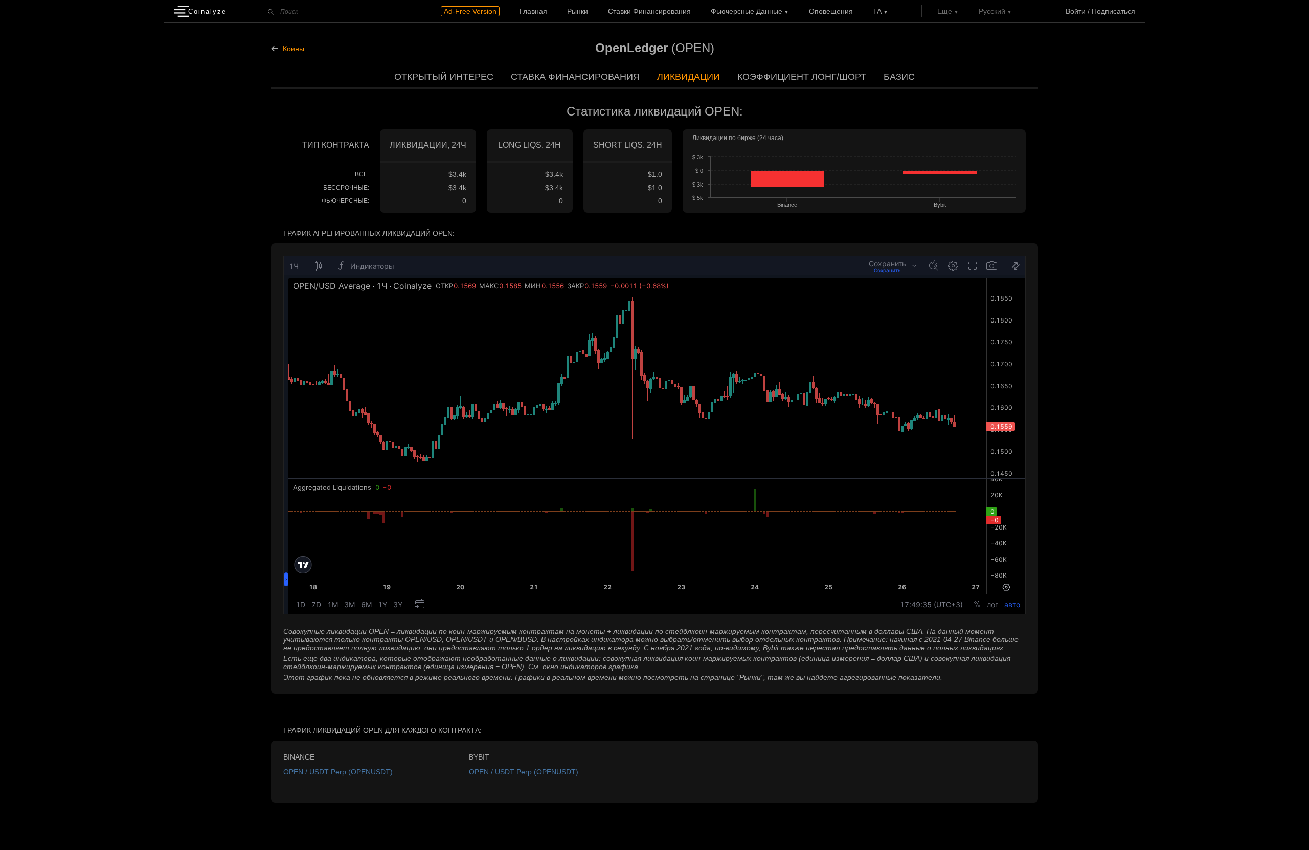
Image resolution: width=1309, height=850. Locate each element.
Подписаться (1113, 11)
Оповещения (831, 11)
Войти (1076, 11)
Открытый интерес (443, 77)
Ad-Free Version (470, 11)
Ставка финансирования (575, 77)
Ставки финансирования (649, 11)
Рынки (577, 11)
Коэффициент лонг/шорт (801, 77)
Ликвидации (688, 77)
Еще (944, 11)
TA (877, 11)
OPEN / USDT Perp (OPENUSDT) (338, 772)
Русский (992, 11)
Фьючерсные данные (746, 11)
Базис (899, 77)
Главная (533, 11)
